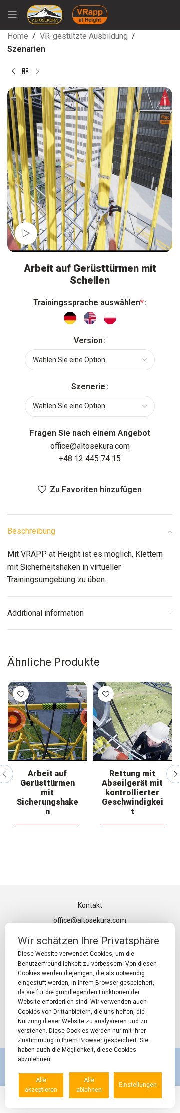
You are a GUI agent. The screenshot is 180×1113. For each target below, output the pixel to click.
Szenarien (27, 49)
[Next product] (38, 71)
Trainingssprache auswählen (89, 302)
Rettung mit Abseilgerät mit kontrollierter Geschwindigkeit (133, 792)
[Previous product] (14, 71)
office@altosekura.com (90, 446)
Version (88, 340)
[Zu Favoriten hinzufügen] (21, 694)
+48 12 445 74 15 (90, 458)
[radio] (70, 318)
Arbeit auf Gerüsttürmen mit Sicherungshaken (47, 792)
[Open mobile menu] (12, 15)
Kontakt (90, 905)
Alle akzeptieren (41, 1085)
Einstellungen (138, 1084)
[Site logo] (45, 14)
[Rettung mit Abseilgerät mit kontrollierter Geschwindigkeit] (132, 721)
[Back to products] (26, 71)
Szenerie (89, 386)
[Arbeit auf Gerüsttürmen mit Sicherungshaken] (47, 721)
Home (18, 36)
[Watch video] (26, 233)
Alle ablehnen (89, 1085)
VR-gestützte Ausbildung (84, 36)
